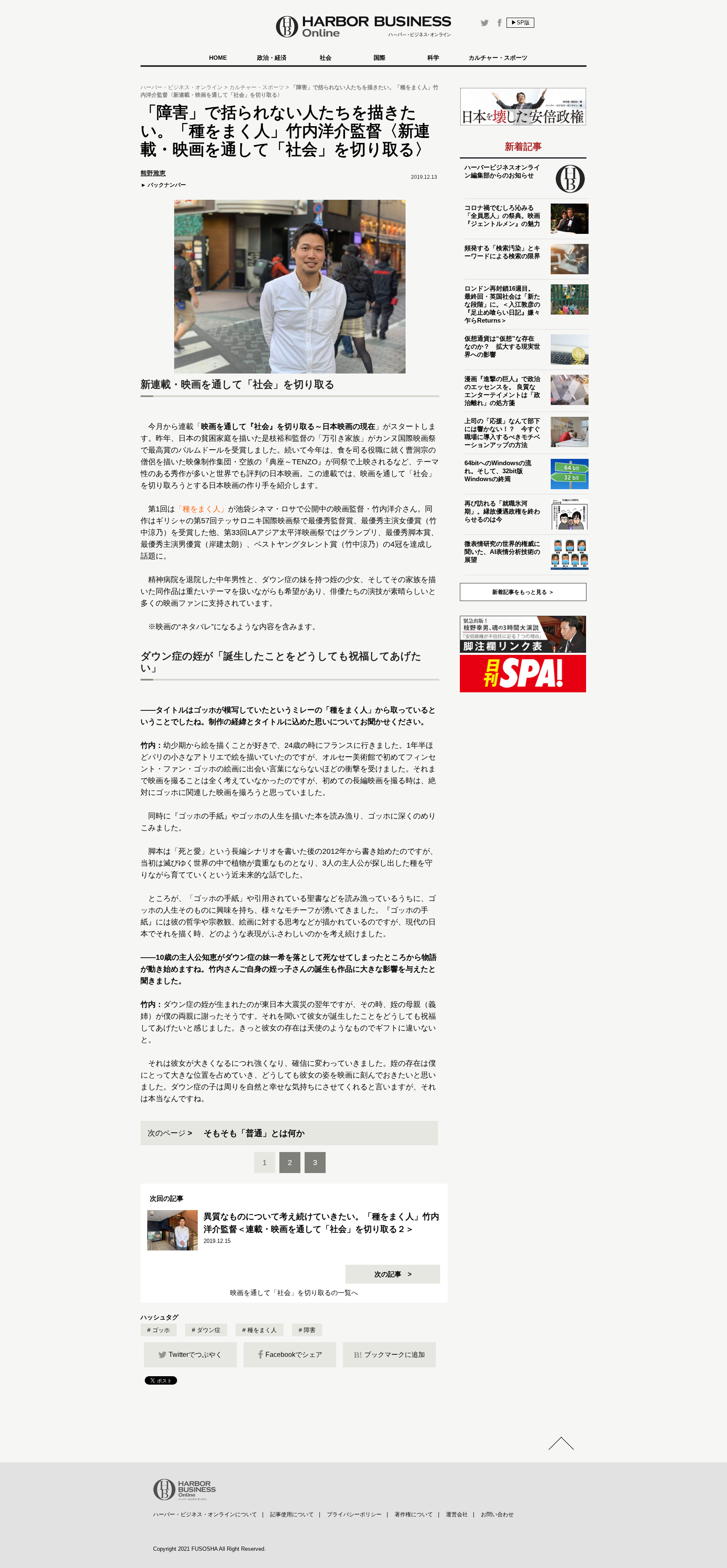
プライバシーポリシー (354, 1514)
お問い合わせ (497, 1514)
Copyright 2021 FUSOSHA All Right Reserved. (209, 1549)
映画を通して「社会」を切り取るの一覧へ (294, 1292)
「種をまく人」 (201, 509)
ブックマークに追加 (389, 1355)
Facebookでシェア (293, 1354)
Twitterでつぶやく (195, 1354)
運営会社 (457, 1514)
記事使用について (292, 1514)
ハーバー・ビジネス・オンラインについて (205, 1514)
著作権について (414, 1514)
